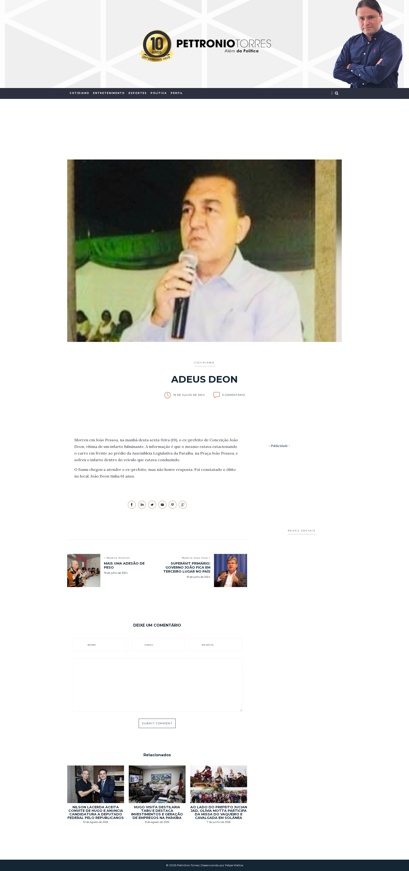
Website (207, 644)
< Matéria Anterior (117, 557)
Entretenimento (109, 93)
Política (159, 93)
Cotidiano (79, 93)
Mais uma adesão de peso (124, 565)
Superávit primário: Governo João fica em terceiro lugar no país (186, 567)
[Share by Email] (162, 507)
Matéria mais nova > (196, 557)
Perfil (177, 93)
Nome (92, 644)
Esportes (138, 93)
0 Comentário (233, 395)
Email (149, 644)
